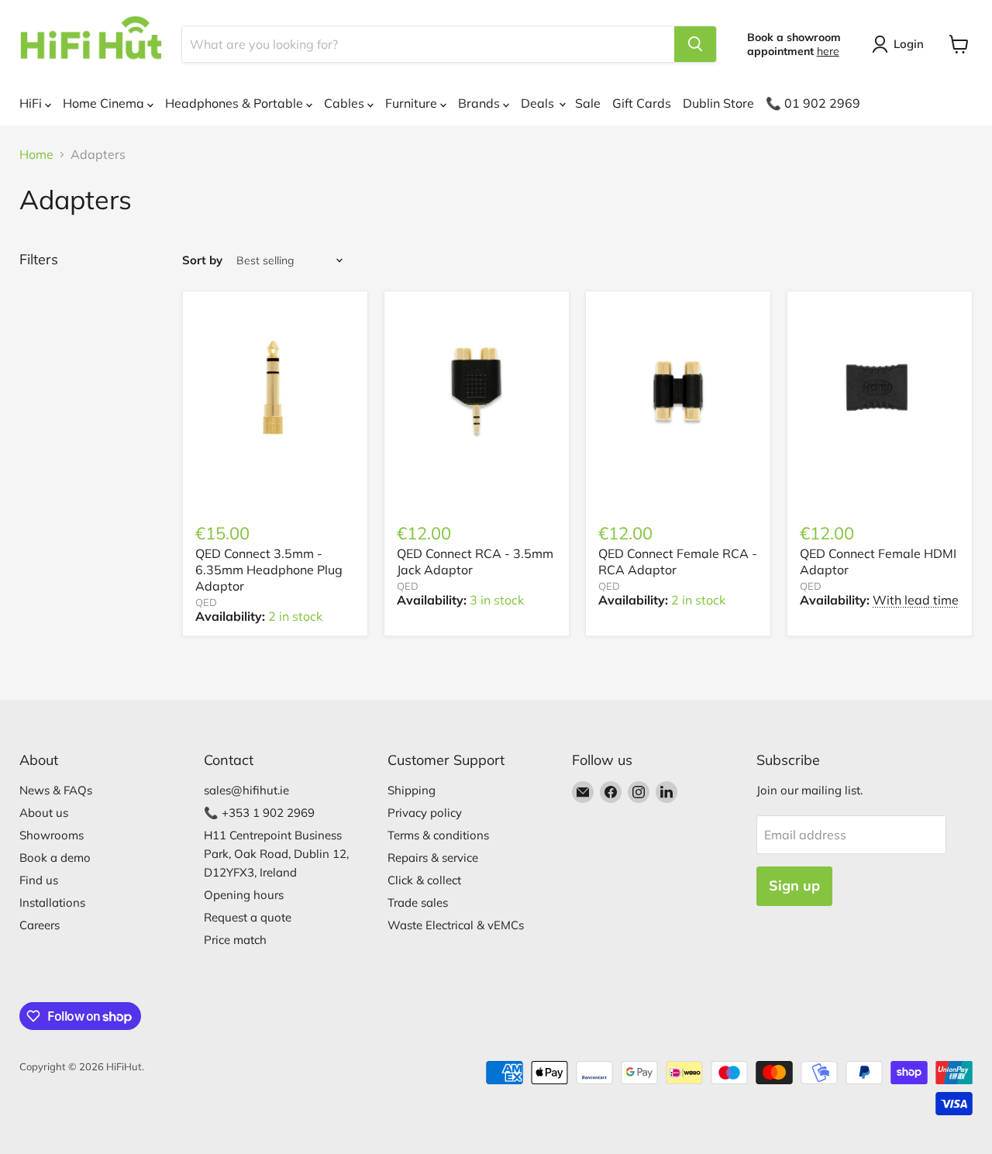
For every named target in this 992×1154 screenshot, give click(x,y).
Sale (588, 103)
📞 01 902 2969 (813, 103)
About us (43, 812)
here (828, 51)
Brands (480, 103)
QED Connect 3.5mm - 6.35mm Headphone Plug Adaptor (269, 570)
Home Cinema (105, 103)
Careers (39, 925)
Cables (345, 103)
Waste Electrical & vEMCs (456, 925)
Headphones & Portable (235, 103)
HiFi (32, 103)
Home (36, 154)
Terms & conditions (438, 835)
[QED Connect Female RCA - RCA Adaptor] (678, 387)
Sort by (202, 260)
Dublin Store (718, 103)
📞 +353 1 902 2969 (259, 812)
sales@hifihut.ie (246, 790)
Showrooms (51, 835)
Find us (38, 880)
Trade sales (418, 902)
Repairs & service (433, 857)
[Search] (695, 44)
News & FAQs (55, 790)
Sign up (794, 885)
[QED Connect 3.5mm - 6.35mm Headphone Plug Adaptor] (275, 387)
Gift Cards (641, 103)
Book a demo (55, 857)
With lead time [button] (916, 600)
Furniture (412, 103)
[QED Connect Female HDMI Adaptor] (879, 387)
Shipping (412, 790)
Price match (235, 939)
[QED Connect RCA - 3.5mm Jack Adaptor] (476, 387)
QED (206, 602)
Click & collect (424, 880)
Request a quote (247, 917)
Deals (539, 103)
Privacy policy (425, 812)
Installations (52, 902)
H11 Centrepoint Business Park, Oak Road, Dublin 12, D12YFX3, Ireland (276, 854)
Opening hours (244, 894)
